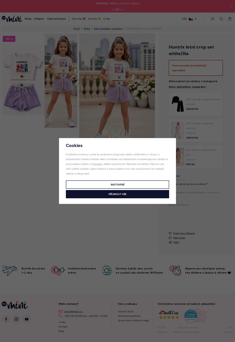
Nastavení (117, 184)
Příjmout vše (117, 194)
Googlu (97, 164)
